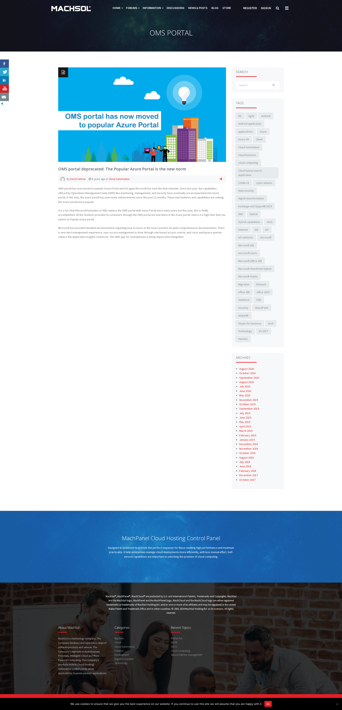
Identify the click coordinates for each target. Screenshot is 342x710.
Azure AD (243, 139)
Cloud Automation (119, 179)
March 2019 (246, 431)
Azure (263, 131)
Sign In (266, 8)
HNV (240, 214)
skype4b (243, 315)
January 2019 (247, 439)
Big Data (119, 638)
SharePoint (261, 308)
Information (152, 8)
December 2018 (248, 444)
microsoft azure (247, 253)
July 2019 (244, 413)
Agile (251, 116)
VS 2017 (263, 331)
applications (245, 131)
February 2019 (247, 435)
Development (122, 654)
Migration (243, 284)
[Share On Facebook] (4, 63)
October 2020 (247, 373)
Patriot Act (176, 638)
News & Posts (197, 8)
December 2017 (248, 475)
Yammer (243, 339)
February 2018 (247, 471)
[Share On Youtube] (4, 88)
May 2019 (244, 422)
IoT (267, 229)
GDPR (174, 642)
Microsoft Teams (248, 276)
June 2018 (245, 466)
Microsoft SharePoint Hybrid (254, 268)
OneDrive (243, 300)
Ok (268, 703)
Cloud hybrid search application (250, 173)
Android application (249, 123)
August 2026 (246, 369)
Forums (131, 8)
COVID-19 (243, 183)
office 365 (244, 292)
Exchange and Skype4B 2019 (255, 206)
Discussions (175, 8)
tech (271, 323)
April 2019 (245, 426)
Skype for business (249, 323)
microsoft (265, 237)
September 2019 (249, 408)
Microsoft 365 (246, 245)
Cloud (259, 139)
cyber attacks (264, 183)
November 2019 (248, 400)
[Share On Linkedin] (4, 80)
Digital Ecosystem (124, 659)
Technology (245, 331)
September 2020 (249, 377)
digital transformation (251, 198)
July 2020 (244, 386)
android (265, 116)
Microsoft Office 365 (250, 261)
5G (239, 116)
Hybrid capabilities (249, 222)
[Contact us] (4, 97)
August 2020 (246, 382)
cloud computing (248, 162)
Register (250, 8)
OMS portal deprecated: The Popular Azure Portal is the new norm (122, 169)
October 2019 (247, 404)
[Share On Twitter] (4, 72)
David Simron (78, 179)
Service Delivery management (186, 654)
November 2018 (248, 448)
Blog (214, 8)
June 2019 (245, 417)
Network (261, 284)
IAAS (270, 222)
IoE (256, 229)
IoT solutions (245, 237)
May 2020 (244, 395)
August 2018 (246, 457)
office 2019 (263, 292)
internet (243, 229)
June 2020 (245, 391)
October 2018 (247, 453)
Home (117, 8)
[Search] (277, 8)
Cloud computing (180, 651)
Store (226, 8)
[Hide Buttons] (2, 103)
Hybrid (253, 214)
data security (246, 190)
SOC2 (174, 646)
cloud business (247, 155)
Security (243, 308)
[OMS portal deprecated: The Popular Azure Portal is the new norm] (142, 114)
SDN (258, 300)
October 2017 (247, 480)
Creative (119, 651)
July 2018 (244, 462)
